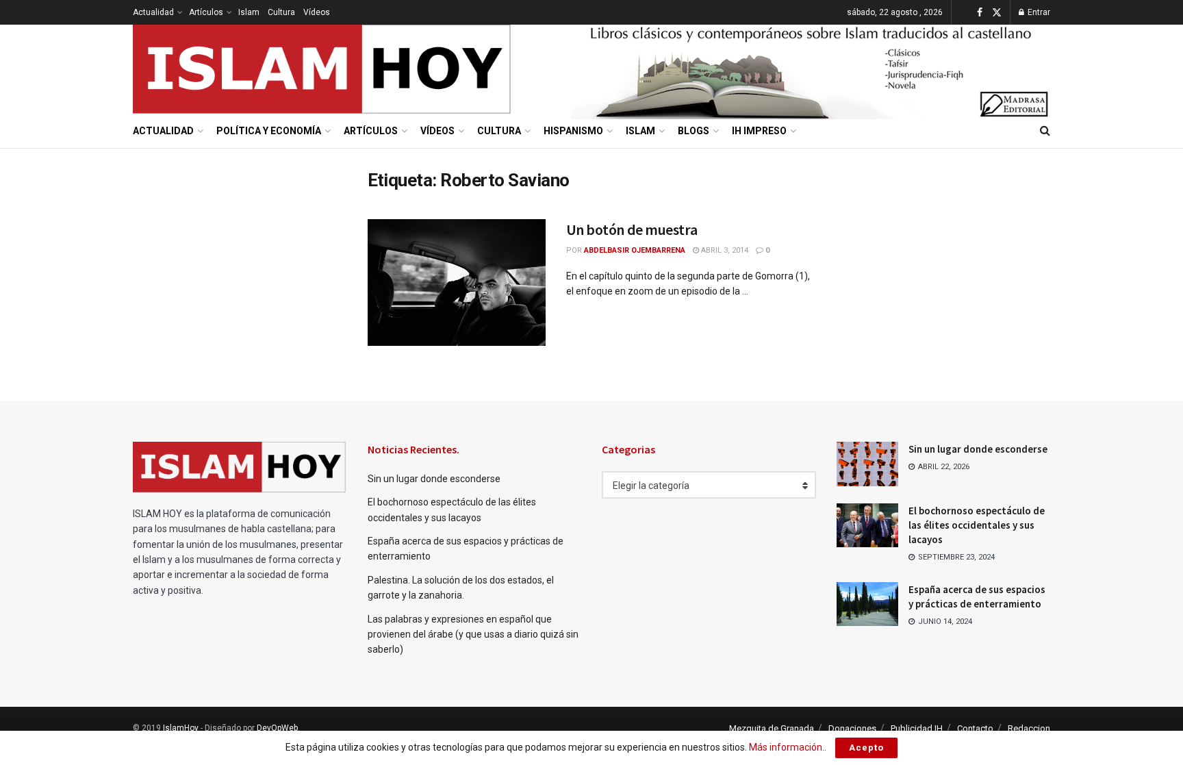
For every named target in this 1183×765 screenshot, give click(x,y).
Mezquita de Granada (771, 728)
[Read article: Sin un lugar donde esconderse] (867, 464)
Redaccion (1029, 728)
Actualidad (153, 12)
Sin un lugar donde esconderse (434, 478)
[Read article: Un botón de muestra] (457, 283)
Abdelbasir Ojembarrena (634, 250)
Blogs (693, 130)
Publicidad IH (917, 728)
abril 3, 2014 (723, 250)
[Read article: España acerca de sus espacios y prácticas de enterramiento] (867, 604)
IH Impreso (759, 130)
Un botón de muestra (632, 229)
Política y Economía (268, 130)
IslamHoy (181, 728)
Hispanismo (573, 130)
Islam (248, 12)
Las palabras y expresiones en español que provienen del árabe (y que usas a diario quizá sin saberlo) (473, 634)
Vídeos (316, 12)
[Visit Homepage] (322, 69)
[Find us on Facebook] (979, 12)
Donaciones (852, 728)
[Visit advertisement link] (810, 69)
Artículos (206, 12)
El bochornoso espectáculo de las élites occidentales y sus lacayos (976, 525)
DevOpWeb (277, 728)
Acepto (866, 747)
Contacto (975, 728)
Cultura (281, 12)
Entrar (1038, 12)
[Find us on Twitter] (997, 12)
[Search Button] (1045, 131)
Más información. (786, 747)
